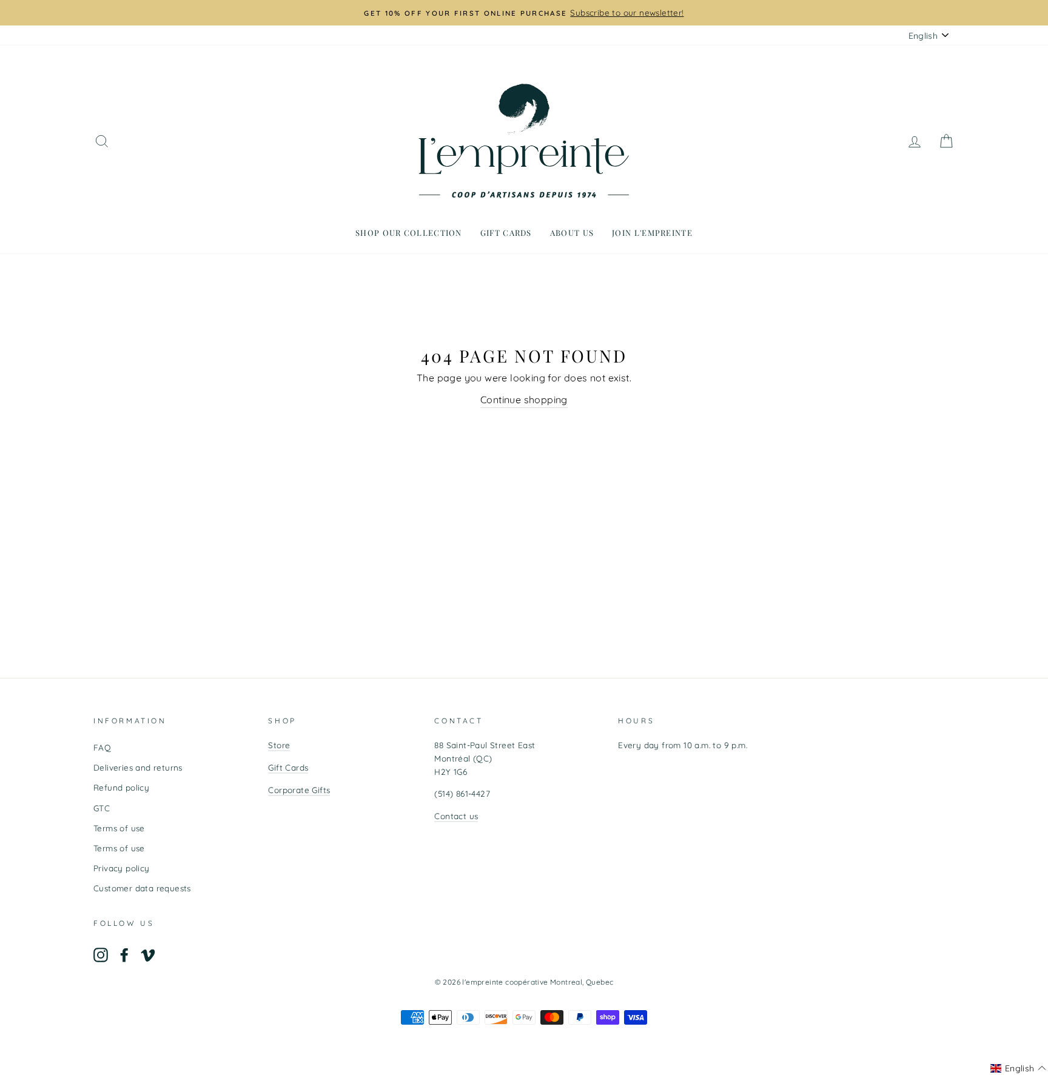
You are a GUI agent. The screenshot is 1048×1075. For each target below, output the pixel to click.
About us (572, 232)
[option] (524, 12)
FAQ (102, 747)
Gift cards (506, 232)
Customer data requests (142, 888)
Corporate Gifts (299, 790)
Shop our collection (408, 232)
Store (279, 745)
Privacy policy (121, 868)
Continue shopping (524, 399)
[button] (1018, 1068)
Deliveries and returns (138, 767)
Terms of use (119, 828)
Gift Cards (288, 767)
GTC (101, 808)
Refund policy (121, 787)
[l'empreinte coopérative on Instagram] (100, 954)
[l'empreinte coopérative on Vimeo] (148, 954)
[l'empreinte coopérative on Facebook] (124, 954)
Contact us (456, 816)
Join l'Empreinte (652, 232)
